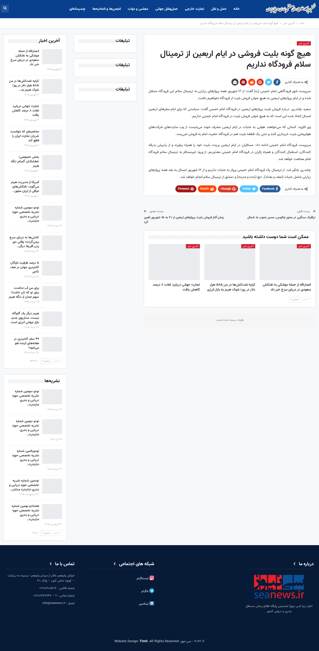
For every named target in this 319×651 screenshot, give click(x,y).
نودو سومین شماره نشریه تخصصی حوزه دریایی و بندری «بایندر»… (25, 214)
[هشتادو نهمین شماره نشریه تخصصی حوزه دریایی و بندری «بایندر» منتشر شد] (52, 511)
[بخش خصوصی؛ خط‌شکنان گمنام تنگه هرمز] (52, 162)
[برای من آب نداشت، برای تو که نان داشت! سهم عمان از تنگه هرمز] (52, 293)
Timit (144, 641)
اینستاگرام (143, 578)
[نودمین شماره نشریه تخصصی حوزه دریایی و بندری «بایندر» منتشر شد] (52, 486)
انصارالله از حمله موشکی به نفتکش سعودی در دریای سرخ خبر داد (25, 58)
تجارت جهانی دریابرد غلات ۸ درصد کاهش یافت (25, 111)
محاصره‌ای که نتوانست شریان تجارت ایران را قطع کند (24, 136)
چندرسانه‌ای (77, 9)
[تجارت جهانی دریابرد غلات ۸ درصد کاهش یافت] (174, 262)
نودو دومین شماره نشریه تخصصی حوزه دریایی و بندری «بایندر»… (25, 428)
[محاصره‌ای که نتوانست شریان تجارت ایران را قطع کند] (52, 137)
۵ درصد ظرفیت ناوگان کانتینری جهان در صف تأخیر (24, 267)
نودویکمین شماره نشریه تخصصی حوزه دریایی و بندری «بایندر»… (25, 458)
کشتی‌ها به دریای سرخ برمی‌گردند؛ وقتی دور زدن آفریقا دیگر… (24, 242)
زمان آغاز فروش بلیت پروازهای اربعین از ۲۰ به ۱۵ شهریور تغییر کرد (184, 220)
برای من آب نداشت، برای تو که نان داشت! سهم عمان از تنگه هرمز (24, 293)
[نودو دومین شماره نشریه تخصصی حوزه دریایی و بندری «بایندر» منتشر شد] (52, 426)
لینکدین (144, 604)
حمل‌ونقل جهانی (166, 9)
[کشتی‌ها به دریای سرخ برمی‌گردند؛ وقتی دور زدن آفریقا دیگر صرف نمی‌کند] (52, 242)
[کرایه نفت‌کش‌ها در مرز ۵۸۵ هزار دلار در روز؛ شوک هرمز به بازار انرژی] (229, 262)
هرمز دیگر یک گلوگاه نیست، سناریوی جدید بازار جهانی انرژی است (25, 318)
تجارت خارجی (194, 9)
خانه (237, 9)
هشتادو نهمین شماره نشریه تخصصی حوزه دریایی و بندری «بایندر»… (25, 513)
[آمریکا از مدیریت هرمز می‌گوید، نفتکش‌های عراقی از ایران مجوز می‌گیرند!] (52, 187)
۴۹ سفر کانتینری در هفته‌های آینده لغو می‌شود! (26, 343)
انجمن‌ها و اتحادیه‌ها (106, 9)
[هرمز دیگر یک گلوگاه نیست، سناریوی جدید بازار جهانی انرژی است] (52, 319)
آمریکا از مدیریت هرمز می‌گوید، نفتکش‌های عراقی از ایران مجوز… (25, 187)
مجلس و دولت (138, 9)
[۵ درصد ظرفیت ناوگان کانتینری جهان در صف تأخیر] (52, 268)
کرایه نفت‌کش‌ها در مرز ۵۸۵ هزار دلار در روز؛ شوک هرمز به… (24, 86)
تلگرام (145, 591)
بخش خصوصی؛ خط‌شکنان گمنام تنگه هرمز (25, 162)
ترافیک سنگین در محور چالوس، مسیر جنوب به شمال (281, 217)
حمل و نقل (219, 9)
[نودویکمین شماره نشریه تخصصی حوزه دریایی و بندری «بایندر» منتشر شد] (52, 456)
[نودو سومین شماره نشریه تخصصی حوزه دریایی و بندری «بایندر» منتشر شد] (52, 213)
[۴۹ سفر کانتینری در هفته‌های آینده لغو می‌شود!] (52, 344)
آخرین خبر (303, 43)
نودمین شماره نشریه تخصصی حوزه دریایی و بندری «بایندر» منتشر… (24, 485)
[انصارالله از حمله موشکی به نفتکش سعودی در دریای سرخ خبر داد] (285, 262)
